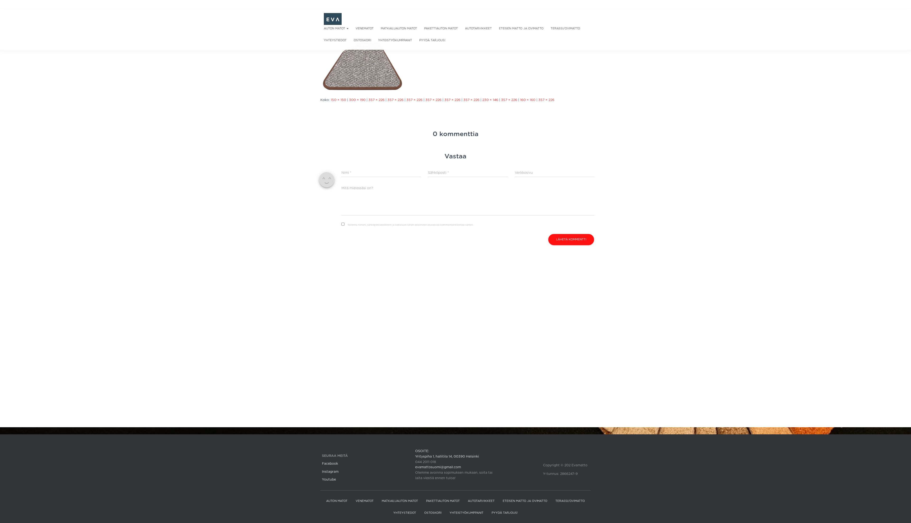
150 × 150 (338, 100)
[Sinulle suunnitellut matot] (332, 19)
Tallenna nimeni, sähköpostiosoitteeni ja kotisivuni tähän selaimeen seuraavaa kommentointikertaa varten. (410, 225)
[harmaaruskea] (362, 66)
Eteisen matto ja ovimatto (521, 28)
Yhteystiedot (335, 40)
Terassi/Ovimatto (565, 28)
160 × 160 (527, 100)
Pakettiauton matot (441, 28)
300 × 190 (357, 100)
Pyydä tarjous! (432, 40)
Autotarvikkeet (478, 28)
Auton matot (335, 28)
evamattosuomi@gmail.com (438, 467)
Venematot (365, 28)
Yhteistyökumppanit (395, 40)
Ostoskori (362, 40)
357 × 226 (376, 100)
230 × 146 (490, 100)
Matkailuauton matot (399, 28)
